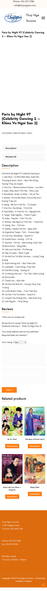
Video (29, 133)
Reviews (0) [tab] (11, 156)
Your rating (8, 342)
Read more (12, 446)
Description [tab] (11, 148)
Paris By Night (19, 133)
